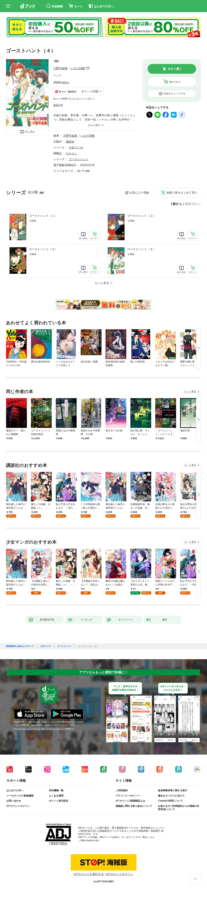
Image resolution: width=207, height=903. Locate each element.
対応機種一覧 (56, 790)
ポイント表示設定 (58, 800)
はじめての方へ (14, 790)
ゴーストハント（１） (43, 215)
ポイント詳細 (89, 91)
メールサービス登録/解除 (20, 795)
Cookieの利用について (170, 800)
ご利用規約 (122, 790)
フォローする (88, 68)
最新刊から (193, 204)
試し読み (30, 131)
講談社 (70, 141)
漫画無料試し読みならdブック (20, 646)
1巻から (176, 204)
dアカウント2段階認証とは (130, 800)
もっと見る (190, 391)
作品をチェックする (174, 93)
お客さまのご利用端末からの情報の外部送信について (178, 808)
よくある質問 (56, 795)
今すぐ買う (175, 68)
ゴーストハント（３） (43, 249)
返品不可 (58, 105)
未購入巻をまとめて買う (181, 192)
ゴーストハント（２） (141, 215)
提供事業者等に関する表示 (172, 790)
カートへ (175, 81)
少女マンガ (76, 147)
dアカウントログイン (18, 806)
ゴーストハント (79, 159)
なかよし (71, 153)
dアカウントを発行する (89, 874)
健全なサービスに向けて (171, 795)
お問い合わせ (13, 800)
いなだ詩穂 (78, 68)
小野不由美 (60, 68)
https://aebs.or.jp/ (89, 840)
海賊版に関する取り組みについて (134, 806)
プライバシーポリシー (128, 795)
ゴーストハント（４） (141, 249)
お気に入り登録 (139, 192)
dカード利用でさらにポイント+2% (72, 98)
